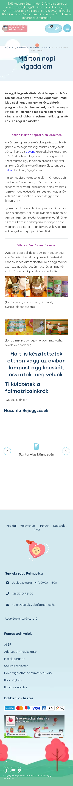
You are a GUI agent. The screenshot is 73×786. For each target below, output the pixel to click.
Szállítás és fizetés (16, 666)
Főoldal (10, 47)
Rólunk (44, 525)
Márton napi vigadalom (36, 62)
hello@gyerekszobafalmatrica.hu (33, 604)
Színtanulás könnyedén (36, 454)
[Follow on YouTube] (13, 770)
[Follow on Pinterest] (19, 770)
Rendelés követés (15, 687)
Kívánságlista (13, 680)
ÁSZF (7, 644)
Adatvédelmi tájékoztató (21, 618)
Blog (36, 529)
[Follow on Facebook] (6, 770)
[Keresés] (56, 28)
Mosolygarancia (14, 659)
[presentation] (7, 451)
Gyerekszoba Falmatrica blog (34, 47)
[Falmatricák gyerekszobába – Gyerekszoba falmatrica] (15, 28)
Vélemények (28, 525)
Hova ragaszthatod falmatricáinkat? (28, 673)
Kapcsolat (60, 525)
